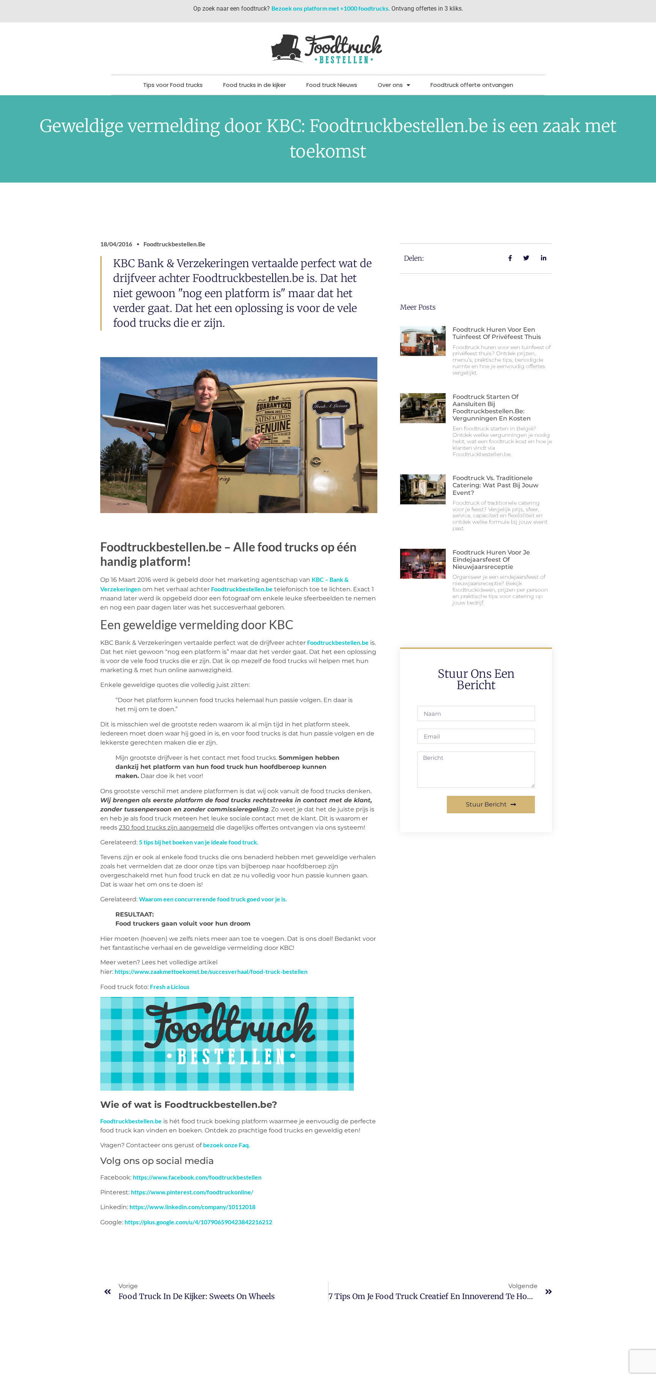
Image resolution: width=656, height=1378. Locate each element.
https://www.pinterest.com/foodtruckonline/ (192, 1191)
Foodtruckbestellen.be (242, 588)
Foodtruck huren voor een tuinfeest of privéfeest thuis (497, 333)
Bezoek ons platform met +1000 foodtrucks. (330, 8)
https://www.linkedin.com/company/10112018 (192, 1206)
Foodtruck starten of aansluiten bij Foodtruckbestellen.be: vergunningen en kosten (492, 407)
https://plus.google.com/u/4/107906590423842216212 (198, 1221)
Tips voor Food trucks (173, 85)
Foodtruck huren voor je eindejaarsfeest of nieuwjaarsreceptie (491, 559)
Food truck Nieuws (331, 85)
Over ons (390, 85)
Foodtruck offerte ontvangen (471, 85)
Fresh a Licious (169, 986)
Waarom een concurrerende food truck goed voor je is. (213, 898)
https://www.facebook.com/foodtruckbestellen (197, 1177)
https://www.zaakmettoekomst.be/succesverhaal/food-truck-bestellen (211, 971)
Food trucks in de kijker (254, 85)
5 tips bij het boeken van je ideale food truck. (199, 842)
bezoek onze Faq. (226, 1144)
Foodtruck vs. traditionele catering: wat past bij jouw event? (495, 485)
